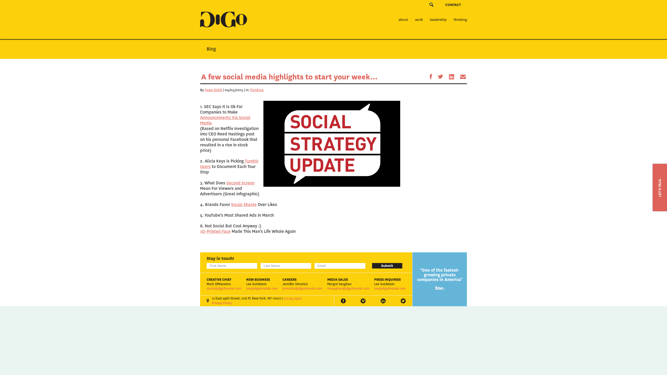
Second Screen (240, 183)
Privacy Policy (222, 303)
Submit (387, 266)
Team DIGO (213, 90)
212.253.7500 (292, 298)
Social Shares (244, 204)
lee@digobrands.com (262, 288)
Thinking (460, 19)
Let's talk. (660, 187)
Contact (453, 5)
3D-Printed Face (215, 231)
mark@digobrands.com (224, 288)
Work (419, 19)
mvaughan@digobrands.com (348, 288)
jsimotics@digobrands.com (302, 288)
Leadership (438, 19)
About (403, 19)
